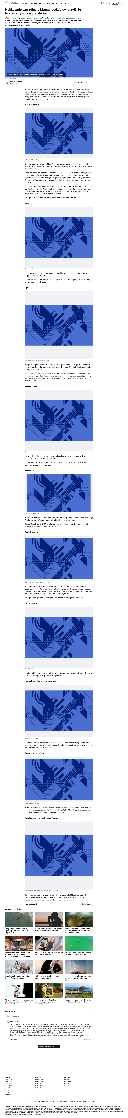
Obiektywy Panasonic (40, 1088)
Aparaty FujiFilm (9, 1086)
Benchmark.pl (36, 3)
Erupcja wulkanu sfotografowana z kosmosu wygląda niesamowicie (58, 598)
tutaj (40, 1114)
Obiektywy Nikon (39, 1081)
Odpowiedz (14, 1039)
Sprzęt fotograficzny (69, 1086)
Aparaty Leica (8, 1090)
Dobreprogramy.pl (50, 3)
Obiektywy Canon (39, 1079)
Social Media (67, 1081)
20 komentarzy (78, 82)
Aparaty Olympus (9, 1092)
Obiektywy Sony (39, 1083)
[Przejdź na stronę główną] (7, 4)
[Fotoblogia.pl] (16, 3)
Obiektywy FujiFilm (39, 1086)
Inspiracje (66, 1079)
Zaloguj (115, 3)
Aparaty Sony (8, 1083)
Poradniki (66, 1083)
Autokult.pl (64, 3)
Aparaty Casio (8, 1094)
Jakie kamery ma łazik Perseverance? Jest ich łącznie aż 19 (55, 198)
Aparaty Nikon (8, 1081)
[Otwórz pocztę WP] (102, 3)
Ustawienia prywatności (89, 1101)
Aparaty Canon (8, 1079)
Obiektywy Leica (39, 1090)
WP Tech (25, 3)
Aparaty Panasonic (10, 1088)
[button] (108, 3)
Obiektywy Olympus (40, 1092)
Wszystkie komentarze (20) (48, 1046)
